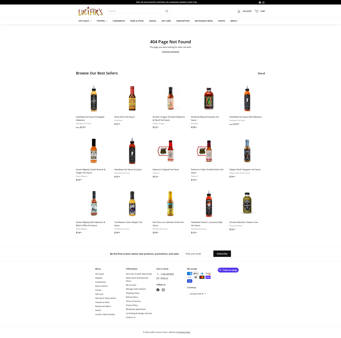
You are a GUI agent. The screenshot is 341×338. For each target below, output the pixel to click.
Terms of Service (133, 301)
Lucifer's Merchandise (105, 314)
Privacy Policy (132, 305)
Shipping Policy (132, 293)
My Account (131, 285)
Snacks (152, 21)
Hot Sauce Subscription (105, 298)
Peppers (101, 21)
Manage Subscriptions (136, 289)
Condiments (119, 21)
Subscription (183, 21)
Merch (233, 21)
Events (221, 21)
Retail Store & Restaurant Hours (137, 279)
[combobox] (138, 11)
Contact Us (130, 317)
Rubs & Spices (137, 21)
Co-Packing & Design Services (139, 313)
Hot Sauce (84, 21)
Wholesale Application (136, 309)
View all (261, 73)
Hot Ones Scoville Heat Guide (139, 274)
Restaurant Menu (204, 21)
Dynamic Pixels (184, 332)
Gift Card (166, 21)
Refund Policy (132, 297)
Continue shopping (170, 51)
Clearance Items (102, 302)
